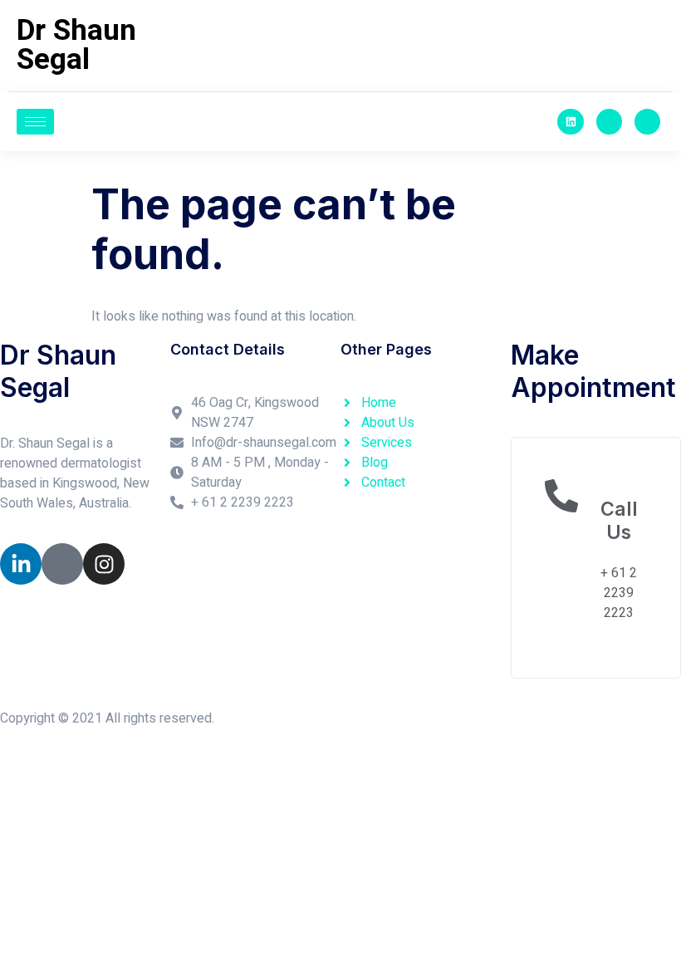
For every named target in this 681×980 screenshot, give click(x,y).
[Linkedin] (570, 122)
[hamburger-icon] (35, 122)
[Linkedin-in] (21, 564)
